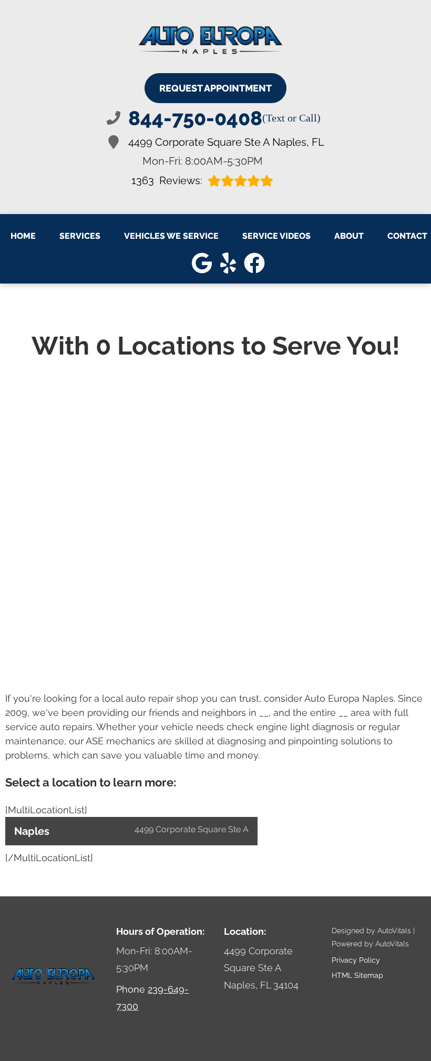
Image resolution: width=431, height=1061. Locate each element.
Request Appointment (215, 88)
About (349, 236)
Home (23, 236)
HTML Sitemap (357, 975)
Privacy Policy (356, 960)
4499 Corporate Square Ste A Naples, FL (226, 142)
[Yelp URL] (228, 263)
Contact (407, 236)
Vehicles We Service (171, 236)
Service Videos (276, 236)
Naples (131, 830)
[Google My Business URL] (201, 263)
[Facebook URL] (254, 263)
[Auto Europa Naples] (212, 40)
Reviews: (166, 180)
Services (79, 236)
